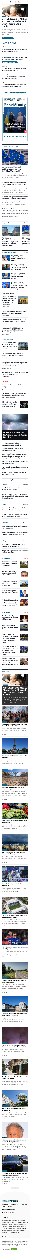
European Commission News (10, 223)
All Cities (26, 479)
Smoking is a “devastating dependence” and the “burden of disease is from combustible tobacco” (15, 364)
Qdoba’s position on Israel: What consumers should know (10, 627)
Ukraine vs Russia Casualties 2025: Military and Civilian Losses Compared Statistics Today (10, 638)
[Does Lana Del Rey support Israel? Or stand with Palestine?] (24, 618)
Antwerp (5, 74)
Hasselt (4, 1074)
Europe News (6, 558)
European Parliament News (10, 146)
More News (26, 146)
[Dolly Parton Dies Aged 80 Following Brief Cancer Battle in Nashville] (15, 714)
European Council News (9, 252)
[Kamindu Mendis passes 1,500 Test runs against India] (15, 874)
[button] (3, 1)
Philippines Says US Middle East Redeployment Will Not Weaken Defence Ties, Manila (13, 330)
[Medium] (13, 1212)
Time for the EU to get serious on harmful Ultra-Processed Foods (9, 344)
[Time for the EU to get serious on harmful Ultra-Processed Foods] (23, 346)
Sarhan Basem (6, 306)
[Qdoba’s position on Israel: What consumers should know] (24, 627)
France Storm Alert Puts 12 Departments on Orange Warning (15, 435)
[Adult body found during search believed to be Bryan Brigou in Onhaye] (15, 1004)
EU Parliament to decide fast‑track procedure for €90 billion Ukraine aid (12, 169)
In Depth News (6, 612)
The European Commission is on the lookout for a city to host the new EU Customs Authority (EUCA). (10, 241)
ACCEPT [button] (14, 1249)
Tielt (3, 82)
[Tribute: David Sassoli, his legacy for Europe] (24, 404)
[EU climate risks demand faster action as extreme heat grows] (15, 777)
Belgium (4, 721)
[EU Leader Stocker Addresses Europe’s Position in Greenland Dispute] (6, 258)
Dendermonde (6, 1106)
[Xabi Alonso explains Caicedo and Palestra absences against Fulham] (15, 905)
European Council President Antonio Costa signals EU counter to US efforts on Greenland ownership (19, 286)
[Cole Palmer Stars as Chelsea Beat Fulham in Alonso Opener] (15, 937)
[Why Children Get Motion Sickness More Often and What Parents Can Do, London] (15, 10)
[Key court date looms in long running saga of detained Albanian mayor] (24, 573)
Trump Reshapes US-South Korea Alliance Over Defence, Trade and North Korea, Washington (9, 300)
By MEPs (5, 381)
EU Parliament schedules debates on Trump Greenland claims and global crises (14, 184)
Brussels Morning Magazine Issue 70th (15, 137)
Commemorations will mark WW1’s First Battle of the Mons (10, 563)
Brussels (5, 484)
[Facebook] (2, 1212)
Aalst (4, 504)
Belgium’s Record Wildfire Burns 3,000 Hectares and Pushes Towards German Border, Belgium (15, 496)
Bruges (5, 541)
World (4, 16)
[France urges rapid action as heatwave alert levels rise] (15, 746)
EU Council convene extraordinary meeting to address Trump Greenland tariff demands (19, 267)
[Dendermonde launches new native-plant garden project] (15, 1098)
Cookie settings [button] (6, 1249)
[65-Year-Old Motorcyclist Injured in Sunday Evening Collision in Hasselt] (15, 1163)
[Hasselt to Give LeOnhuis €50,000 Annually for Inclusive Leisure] (15, 1067)
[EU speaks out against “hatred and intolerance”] (24, 593)
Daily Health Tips (8, 339)
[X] (4, 1212)
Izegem (4, 66)
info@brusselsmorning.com (8, 1209)
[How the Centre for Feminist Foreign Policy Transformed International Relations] (24, 661)
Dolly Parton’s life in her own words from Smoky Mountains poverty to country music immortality (14, 456)
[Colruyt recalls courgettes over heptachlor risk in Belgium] (15, 811)
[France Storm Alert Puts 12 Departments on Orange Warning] (15, 422)
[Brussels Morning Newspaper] (15, 2)
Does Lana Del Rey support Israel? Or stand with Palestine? (10, 617)
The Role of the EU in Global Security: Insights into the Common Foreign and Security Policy (10, 650)
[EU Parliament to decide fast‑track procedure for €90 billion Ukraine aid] (15, 157)
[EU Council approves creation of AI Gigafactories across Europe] (6, 276)
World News (5, 671)
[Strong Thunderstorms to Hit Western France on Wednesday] (15, 842)
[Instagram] (9, 1212)
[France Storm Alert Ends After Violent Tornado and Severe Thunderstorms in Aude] (15, 1035)
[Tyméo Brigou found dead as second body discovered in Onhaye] (15, 970)
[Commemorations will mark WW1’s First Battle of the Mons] (24, 564)
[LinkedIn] (11, 1212)
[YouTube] (7, 1212)
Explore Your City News (9, 480)
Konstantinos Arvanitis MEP (9, 389)
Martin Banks (6, 376)
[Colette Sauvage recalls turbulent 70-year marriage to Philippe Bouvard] (15, 1130)
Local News (25, 484)
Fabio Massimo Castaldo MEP (9, 406)
